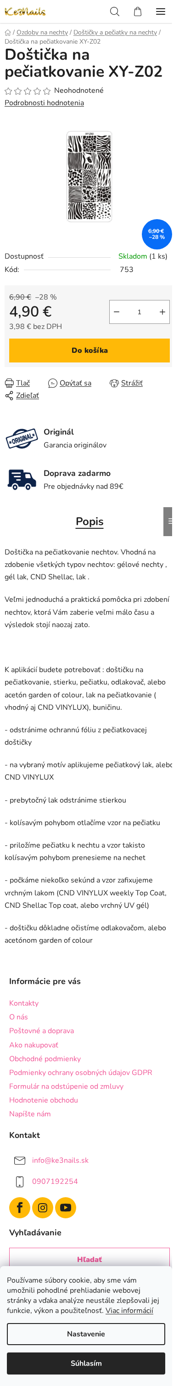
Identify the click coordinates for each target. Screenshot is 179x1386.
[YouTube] (65, 1207)
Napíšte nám (30, 1114)
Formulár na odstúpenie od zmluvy (66, 1086)
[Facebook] (19, 1207)
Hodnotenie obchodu (43, 1100)
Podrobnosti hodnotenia (44, 103)
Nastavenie (86, 1334)
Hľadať (89, 1260)
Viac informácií (129, 1311)
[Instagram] (42, 1207)
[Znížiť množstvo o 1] (116, 311)
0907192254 (55, 1182)
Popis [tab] (90, 521)
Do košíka (90, 350)
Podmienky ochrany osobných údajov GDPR (80, 1073)
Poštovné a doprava (41, 1031)
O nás (18, 1017)
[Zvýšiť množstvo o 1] (162, 311)
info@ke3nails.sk (60, 1160)
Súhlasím (86, 1363)
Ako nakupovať (33, 1045)
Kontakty (24, 1003)
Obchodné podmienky (45, 1059)
